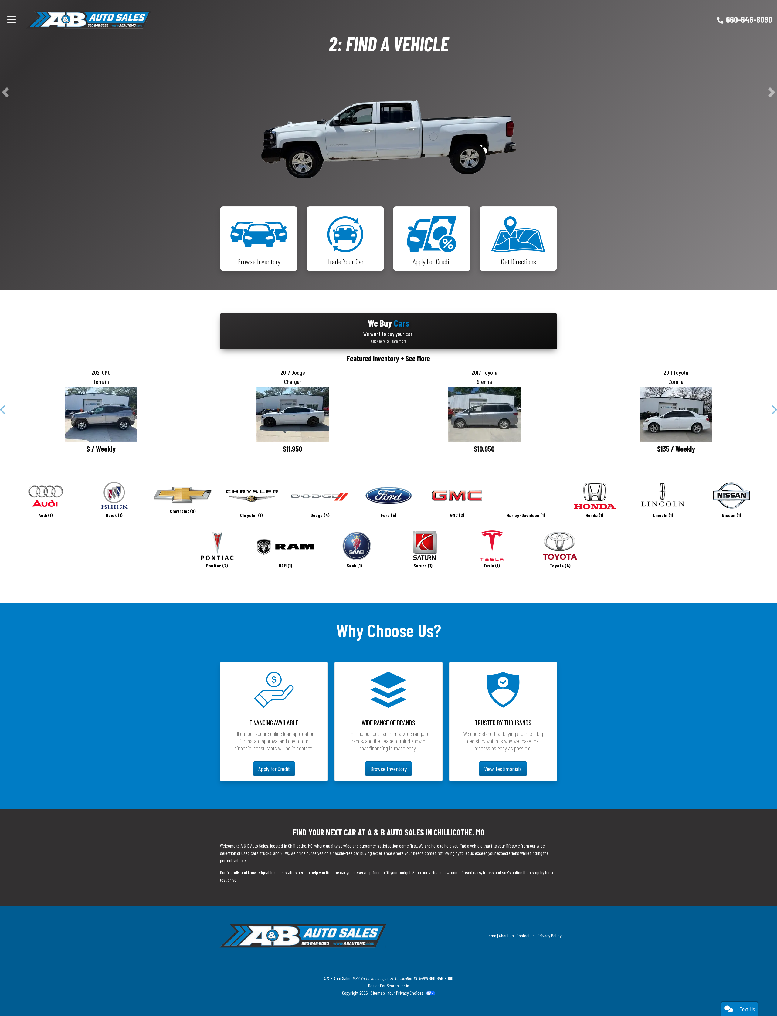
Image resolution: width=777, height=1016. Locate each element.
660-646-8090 (749, 19)
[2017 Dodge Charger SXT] (293, 658)
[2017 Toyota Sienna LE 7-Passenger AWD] (484, 658)
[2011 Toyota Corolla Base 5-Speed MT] (676, 658)
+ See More (415, 602)
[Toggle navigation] (11, 19)
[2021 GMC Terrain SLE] (101, 658)
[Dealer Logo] (118, 19)
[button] (5, 214)
